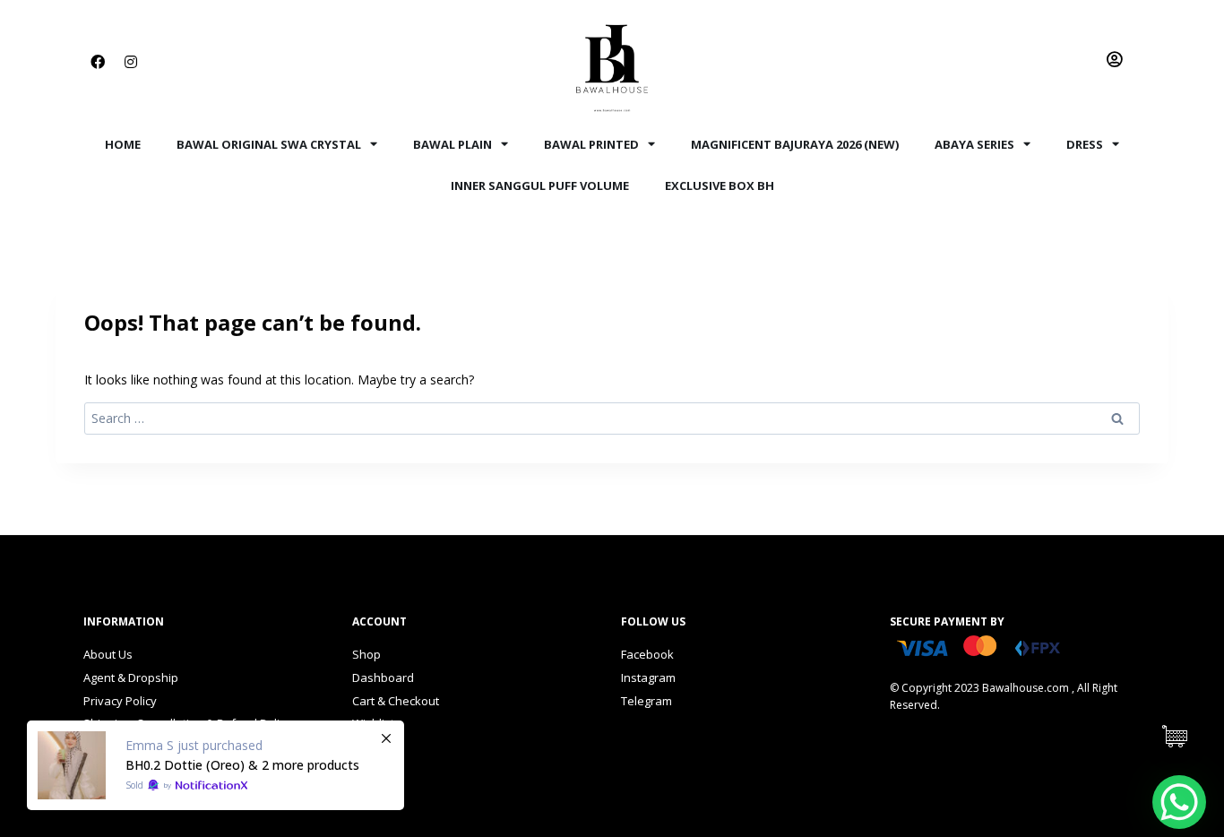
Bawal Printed (591, 144)
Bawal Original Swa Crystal (269, 144)
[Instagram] (130, 61)
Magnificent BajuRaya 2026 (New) (795, 144)
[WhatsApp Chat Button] (1179, 802)
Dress (1084, 144)
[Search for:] (612, 418)
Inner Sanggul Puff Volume (540, 185)
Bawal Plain (452, 144)
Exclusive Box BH (719, 185)
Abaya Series (974, 144)
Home (123, 144)
